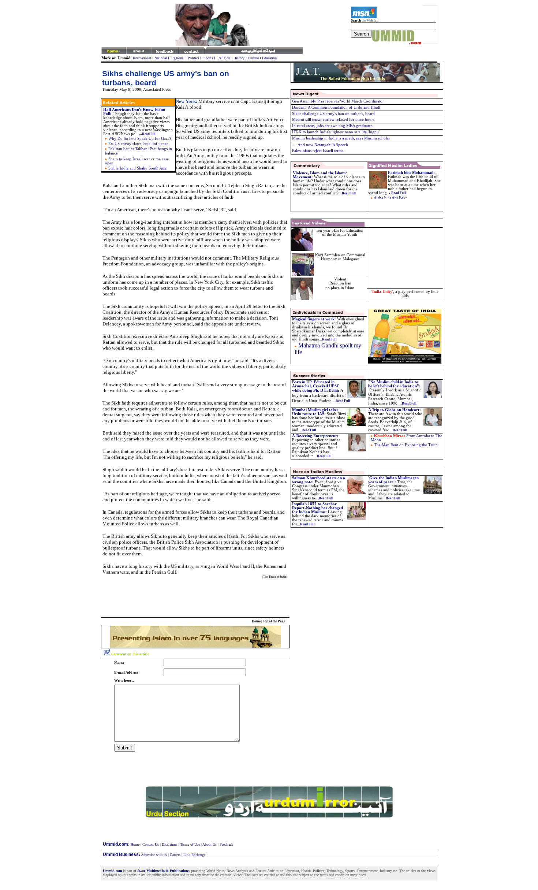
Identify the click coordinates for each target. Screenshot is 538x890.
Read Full (307, 524)
